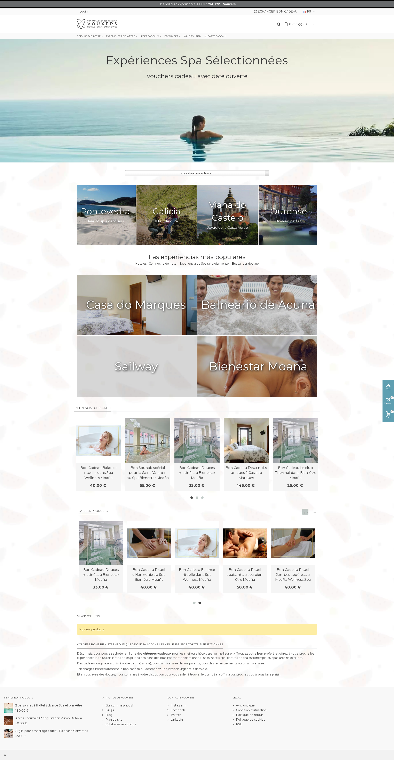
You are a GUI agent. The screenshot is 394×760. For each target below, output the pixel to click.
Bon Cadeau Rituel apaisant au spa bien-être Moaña (245, 575)
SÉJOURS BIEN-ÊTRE (89, 36)
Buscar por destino (245, 263)
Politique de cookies (250, 719)
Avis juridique (245, 705)
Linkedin (176, 719)
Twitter (175, 715)
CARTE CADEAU (217, 36)
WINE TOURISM (192, 36)
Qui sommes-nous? (119, 705)
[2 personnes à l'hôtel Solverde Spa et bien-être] (8, 708)
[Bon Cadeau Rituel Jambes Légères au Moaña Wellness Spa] (293, 543)
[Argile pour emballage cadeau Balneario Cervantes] (8, 733)
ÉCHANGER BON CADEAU (277, 11)
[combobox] (197, 173)
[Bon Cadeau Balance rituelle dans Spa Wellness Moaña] (98, 440)
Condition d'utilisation (251, 710)
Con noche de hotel (163, 263)
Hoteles (141, 263)
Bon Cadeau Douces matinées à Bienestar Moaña (197, 473)
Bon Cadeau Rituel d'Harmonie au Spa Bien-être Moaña (149, 575)
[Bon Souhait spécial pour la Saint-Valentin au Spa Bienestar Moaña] (147, 440)
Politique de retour (249, 715)
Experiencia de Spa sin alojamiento (204, 263)
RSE (238, 724)
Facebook (177, 710)
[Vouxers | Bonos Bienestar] (97, 24)
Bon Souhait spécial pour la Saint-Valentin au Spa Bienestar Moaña (148, 473)
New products (88, 616)
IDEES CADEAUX (150, 36)
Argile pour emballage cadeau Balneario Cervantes (51, 731)
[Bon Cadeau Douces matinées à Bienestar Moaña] (197, 440)
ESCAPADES (171, 36)
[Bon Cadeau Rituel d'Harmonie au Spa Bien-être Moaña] (149, 543)
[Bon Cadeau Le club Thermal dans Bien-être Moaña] (295, 440)
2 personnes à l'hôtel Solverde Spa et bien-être (48, 705)
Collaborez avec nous (120, 724)
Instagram (178, 705)
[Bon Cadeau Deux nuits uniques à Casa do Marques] (246, 440)
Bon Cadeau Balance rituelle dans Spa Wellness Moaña (98, 473)
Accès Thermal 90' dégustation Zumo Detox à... (49, 718)
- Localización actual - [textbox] (196, 173)
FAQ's (109, 710)
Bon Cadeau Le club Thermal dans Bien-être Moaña (295, 473)
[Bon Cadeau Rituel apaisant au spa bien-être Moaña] (245, 543)
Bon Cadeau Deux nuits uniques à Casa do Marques (246, 473)
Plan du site (113, 719)
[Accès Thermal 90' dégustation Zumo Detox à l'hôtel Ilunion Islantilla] (8, 720)
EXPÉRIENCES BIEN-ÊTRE (120, 36)
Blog (108, 715)
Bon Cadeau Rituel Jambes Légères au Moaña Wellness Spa (293, 575)
